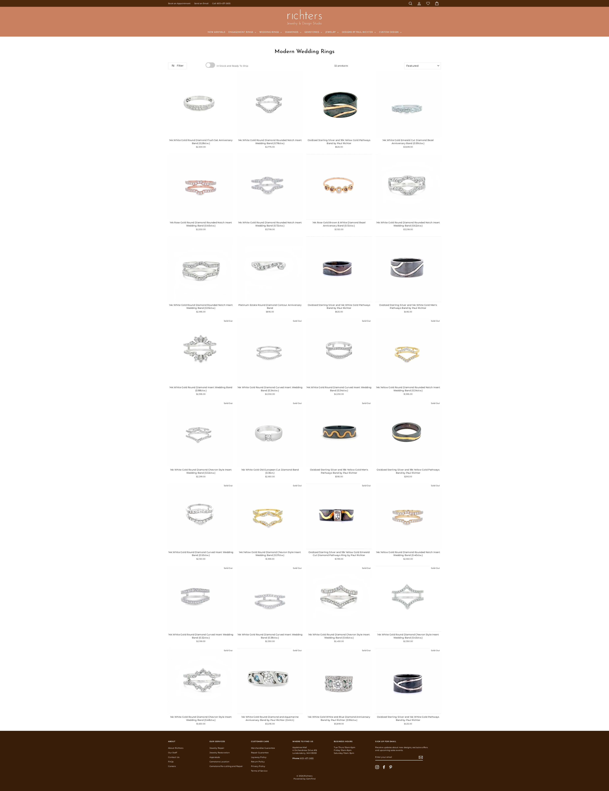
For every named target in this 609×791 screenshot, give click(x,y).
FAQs (171, 761)
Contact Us (174, 757)
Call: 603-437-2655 (221, 3)
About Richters (175, 748)
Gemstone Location (219, 761)
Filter (179, 65)
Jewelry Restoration (220, 752)
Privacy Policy (258, 766)
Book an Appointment (179, 3)
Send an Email (201, 3)
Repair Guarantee (260, 752)
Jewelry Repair (217, 748)
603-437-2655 (307, 758)
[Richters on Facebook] (384, 767)
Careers (172, 766)
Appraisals (215, 757)
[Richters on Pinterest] (391, 767)
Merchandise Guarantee (263, 748)
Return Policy (258, 761)
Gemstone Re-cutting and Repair (226, 766)
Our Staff (172, 752)
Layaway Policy (259, 757)
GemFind (310, 779)
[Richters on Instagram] (377, 767)
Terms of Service (259, 771)
